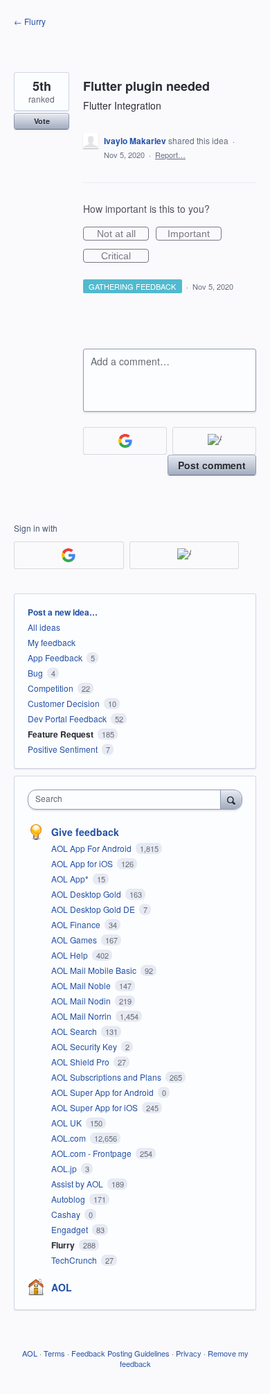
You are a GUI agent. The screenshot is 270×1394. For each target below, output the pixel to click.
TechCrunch (75, 1260)
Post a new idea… (63, 612)
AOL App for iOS (83, 863)
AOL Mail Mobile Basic (94, 970)
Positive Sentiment (63, 749)
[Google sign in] (125, 441)
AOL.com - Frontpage (92, 1153)
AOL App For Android (92, 848)
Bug (35, 673)
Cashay (66, 1214)
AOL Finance (76, 924)
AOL (61, 1287)
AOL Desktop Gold (87, 894)
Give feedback (85, 832)
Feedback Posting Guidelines (120, 1353)
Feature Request (60, 734)
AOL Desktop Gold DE (94, 909)
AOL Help (70, 955)
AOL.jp (65, 1168)
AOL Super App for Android (103, 1092)
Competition (50, 688)
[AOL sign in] (214, 441)
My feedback (51, 642)
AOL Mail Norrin (82, 1016)
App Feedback (55, 657)
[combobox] (127, 799)
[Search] (231, 799)
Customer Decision (64, 703)
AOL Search (75, 1031)
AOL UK (67, 1123)
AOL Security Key (85, 1046)
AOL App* (71, 879)
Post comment (212, 465)
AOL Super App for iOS (95, 1107)
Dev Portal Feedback (67, 718)
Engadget (70, 1229)
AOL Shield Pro (81, 1062)
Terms (54, 1353)
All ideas (44, 627)
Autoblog (69, 1199)
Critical (125, 256)
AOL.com (69, 1138)
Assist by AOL (78, 1184)
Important (195, 234)
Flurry (64, 1245)
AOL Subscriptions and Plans (107, 1077)
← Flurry (30, 21)
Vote (42, 121)
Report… (170, 154)
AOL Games (75, 940)
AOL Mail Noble (82, 985)
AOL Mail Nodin (82, 1001)
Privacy (188, 1353)
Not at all (123, 234)
